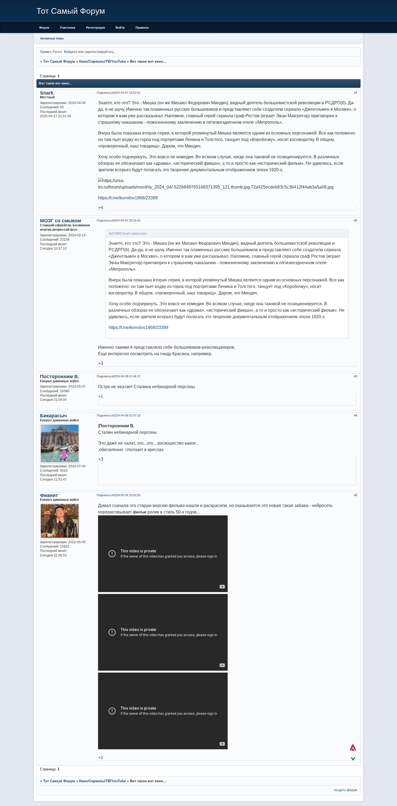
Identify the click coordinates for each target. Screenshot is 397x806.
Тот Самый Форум (59, 61)
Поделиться (105, 92)
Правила (142, 27)
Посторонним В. (59, 376)
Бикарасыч (53, 415)
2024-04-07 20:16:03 (126, 220)
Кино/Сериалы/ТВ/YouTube (102, 61)
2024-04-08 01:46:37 (126, 376)
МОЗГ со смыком (60, 220)
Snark (46, 93)
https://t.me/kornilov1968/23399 (128, 198)
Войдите (70, 51)
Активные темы (51, 38)
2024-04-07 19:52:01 (126, 92)
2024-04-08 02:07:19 (126, 415)
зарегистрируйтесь (99, 51)
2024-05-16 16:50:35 (126, 495)
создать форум (345, 790)
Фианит (49, 495)
